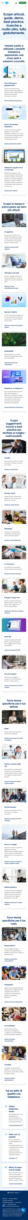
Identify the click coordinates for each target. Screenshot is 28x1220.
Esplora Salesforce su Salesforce (14, 407)
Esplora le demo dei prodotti (13, 143)
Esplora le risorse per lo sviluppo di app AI (14, 612)
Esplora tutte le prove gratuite (13, 100)
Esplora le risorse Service (12, 505)
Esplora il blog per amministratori (10, 1040)
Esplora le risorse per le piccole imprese (14, 686)
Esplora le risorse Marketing (13, 540)
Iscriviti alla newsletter (15, 1183)
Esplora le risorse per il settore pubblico (13, 903)
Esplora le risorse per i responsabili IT (11, 960)
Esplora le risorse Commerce (13, 573)
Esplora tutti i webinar (11, 190)
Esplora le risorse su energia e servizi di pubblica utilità (13, 862)
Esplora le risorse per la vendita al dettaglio (14, 739)
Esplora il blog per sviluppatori (13, 1002)
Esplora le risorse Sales (11, 469)
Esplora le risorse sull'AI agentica (11, 248)
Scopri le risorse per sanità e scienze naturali (13, 782)
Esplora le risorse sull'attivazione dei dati (11, 287)
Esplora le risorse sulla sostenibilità (11, 363)
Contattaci (12, 1158)
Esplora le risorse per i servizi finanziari (13, 819)
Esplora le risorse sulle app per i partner (14, 326)
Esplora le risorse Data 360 (12, 650)
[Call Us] (23, 1210)
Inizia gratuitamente (15, 1125)
